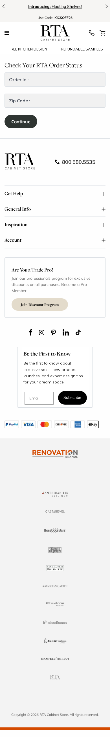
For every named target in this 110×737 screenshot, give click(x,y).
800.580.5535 (78, 161)
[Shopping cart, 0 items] (102, 34)
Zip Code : (19, 100)
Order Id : (19, 79)
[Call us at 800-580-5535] (92, 34)
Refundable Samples (82, 49)
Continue (20, 121)
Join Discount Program (40, 304)
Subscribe (72, 398)
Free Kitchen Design (28, 49)
